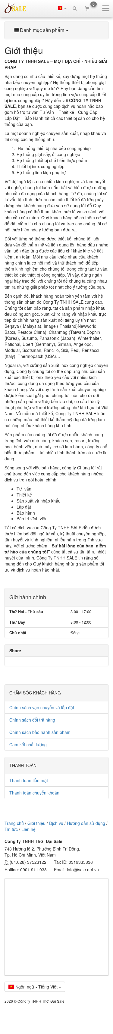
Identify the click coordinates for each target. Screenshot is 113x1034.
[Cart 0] (87, 8)
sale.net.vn (15, 8)
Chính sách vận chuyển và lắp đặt (41, 707)
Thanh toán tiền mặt (28, 780)
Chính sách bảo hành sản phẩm (40, 732)
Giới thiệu (36, 823)
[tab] (56, 30)
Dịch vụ (56, 823)
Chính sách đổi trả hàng (32, 720)
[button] (62, 8)
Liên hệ (28, 829)
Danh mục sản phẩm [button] (42, 30)
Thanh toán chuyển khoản (34, 793)
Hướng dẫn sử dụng (86, 823)
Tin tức (11, 829)
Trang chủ (14, 823)
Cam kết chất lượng (28, 744)
